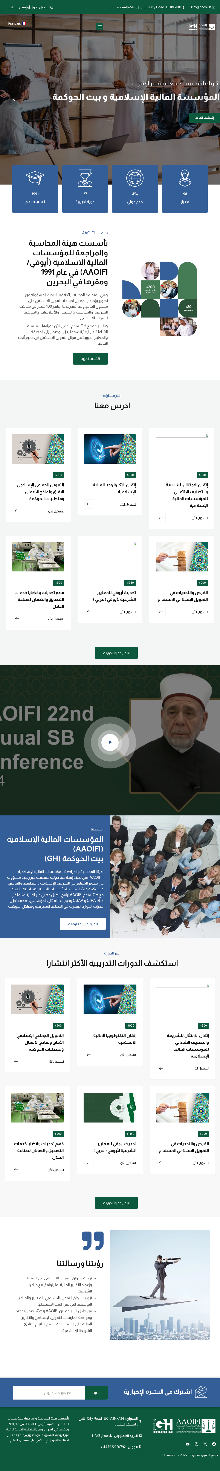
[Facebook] (214, 1444)
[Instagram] (196, 1444)
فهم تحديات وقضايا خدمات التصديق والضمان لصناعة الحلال (39, 599)
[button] (99, 26)
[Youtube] (187, 1444)
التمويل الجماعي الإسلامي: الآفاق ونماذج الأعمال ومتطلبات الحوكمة (40, 491)
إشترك (96, 1393)
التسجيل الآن (200, 518)
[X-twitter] (205, 1444)
